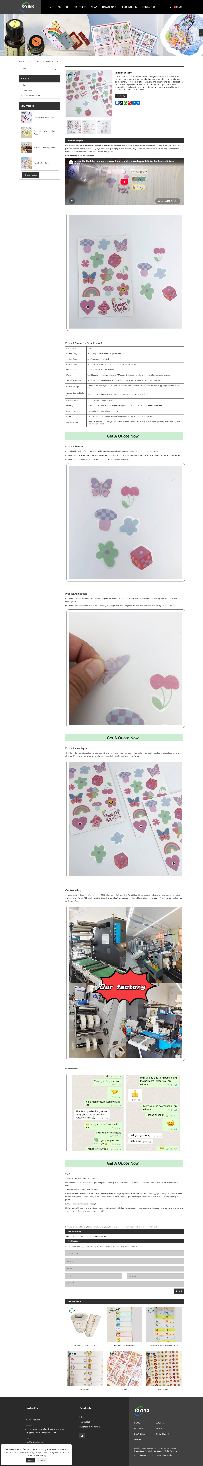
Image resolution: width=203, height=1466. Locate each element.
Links (136, 1455)
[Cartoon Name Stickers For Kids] (85, 1323)
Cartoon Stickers (85, 1389)
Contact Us (139, 1439)
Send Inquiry (121, 96)
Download (139, 1434)
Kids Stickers (124, 1389)
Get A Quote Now (123, 436)
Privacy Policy (161, 1455)
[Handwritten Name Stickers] (124, 1323)
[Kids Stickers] (124, 1367)
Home (137, 1423)
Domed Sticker (164, 1389)
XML (152, 1455)
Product (170, 1455)
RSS (148, 1455)
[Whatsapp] (82, 1435)
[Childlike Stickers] (74, 127)
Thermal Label (26, 90)
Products (30, 61)
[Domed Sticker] (164, 1367)
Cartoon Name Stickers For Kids (85, 1345)
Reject (30, 1460)
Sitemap (142, 1455)
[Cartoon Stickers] (85, 1367)
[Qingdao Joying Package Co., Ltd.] (28, 7)
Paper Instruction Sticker (30, 95)
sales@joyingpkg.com (34, 1442)
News (159, 1428)
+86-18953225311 (32, 1419)
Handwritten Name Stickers (124, 1345)
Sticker (39, 61)
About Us (161, 1423)
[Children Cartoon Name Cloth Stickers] (164, 1323)
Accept (42, 1460)
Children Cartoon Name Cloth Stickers (164, 1345)
